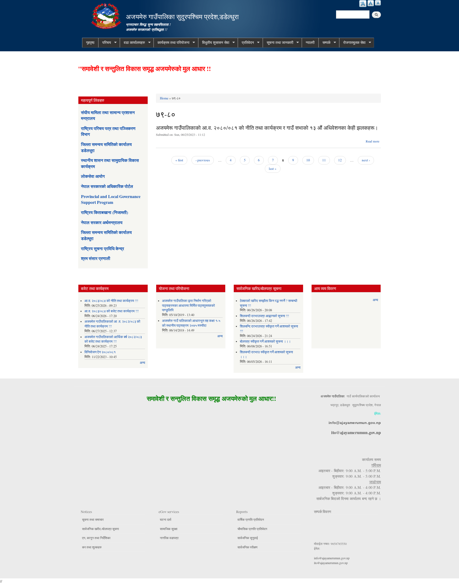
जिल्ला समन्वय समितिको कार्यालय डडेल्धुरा (106, 235)
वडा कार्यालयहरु (132, 42)
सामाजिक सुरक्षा (168, 529)
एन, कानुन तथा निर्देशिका (96, 538)
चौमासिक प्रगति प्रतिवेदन (252, 529)
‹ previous (203, 160)
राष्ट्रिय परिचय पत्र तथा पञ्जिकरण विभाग (108, 131)
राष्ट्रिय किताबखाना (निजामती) (104, 212)
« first (179, 160)
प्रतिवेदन (246, 42)
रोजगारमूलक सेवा (352, 42)
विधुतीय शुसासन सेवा (213, 42)
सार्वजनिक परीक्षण (247, 547)
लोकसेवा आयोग (93, 176)
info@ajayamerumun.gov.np (355, 423)
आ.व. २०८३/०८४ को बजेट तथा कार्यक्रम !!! (111, 311)
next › (366, 160)
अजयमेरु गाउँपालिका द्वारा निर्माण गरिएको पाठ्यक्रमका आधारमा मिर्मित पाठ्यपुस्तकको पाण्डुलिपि (188, 306)
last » (273, 168)
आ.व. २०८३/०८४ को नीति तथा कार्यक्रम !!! (111, 301)
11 (324, 160)
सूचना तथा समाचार (93, 519)
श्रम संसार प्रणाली (95, 258)
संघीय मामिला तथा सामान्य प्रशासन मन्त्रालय (108, 115)
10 (308, 160)
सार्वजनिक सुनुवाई (247, 538)
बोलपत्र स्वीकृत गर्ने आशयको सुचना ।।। (265, 341)
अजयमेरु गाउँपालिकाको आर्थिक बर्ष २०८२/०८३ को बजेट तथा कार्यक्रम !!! (113, 339)
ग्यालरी (310, 42)
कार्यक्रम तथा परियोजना (171, 42)
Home (164, 98)
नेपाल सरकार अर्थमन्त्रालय (101, 222)
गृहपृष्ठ (90, 42)
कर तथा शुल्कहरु (91, 547)
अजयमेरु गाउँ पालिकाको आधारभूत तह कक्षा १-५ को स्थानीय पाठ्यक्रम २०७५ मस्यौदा (191, 323)
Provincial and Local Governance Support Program (111, 199)
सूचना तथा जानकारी (278, 42)
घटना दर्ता (165, 519)
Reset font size (370, 3)
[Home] (107, 15)
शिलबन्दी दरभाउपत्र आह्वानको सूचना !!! (264, 316)
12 (340, 160)
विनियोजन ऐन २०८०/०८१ (100, 352)
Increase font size (363, 3)
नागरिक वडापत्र (169, 538)
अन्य (142, 362)
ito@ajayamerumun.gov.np (356, 432)
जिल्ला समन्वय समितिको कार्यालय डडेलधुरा (106, 147)
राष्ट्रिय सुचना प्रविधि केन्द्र (102, 248)
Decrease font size (378, 3)
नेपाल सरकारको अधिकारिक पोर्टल (107, 186)
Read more (372, 141)
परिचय (104, 42)
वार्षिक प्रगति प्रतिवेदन (250, 519)
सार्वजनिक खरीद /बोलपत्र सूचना (100, 529)
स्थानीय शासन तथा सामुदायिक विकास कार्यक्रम (110, 163)
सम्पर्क (324, 42)
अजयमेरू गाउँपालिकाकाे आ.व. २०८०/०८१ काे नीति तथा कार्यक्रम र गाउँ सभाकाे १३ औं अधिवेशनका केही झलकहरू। (267, 127)
